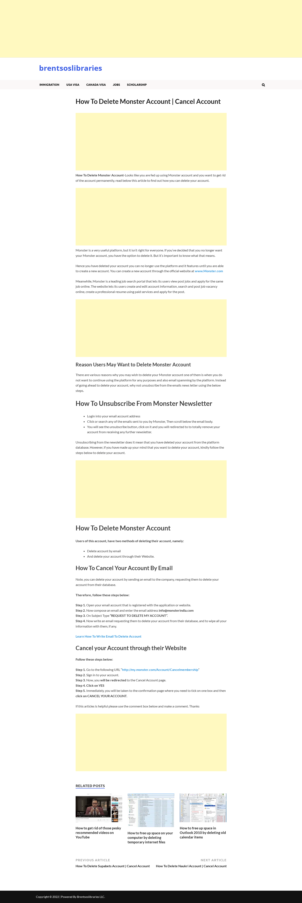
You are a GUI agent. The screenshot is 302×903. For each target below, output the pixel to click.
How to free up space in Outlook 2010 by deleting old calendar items (203, 832)
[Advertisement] (123, 29)
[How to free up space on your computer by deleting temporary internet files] (151, 828)
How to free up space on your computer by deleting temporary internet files (150, 837)
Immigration (49, 84)
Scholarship (137, 84)
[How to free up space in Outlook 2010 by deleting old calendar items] (203, 823)
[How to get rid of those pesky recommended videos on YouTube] (99, 823)
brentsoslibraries (70, 68)
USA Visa (72, 84)
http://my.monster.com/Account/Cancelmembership (160, 669)
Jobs (116, 84)
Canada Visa (96, 84)
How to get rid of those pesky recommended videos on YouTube (98, 832)
